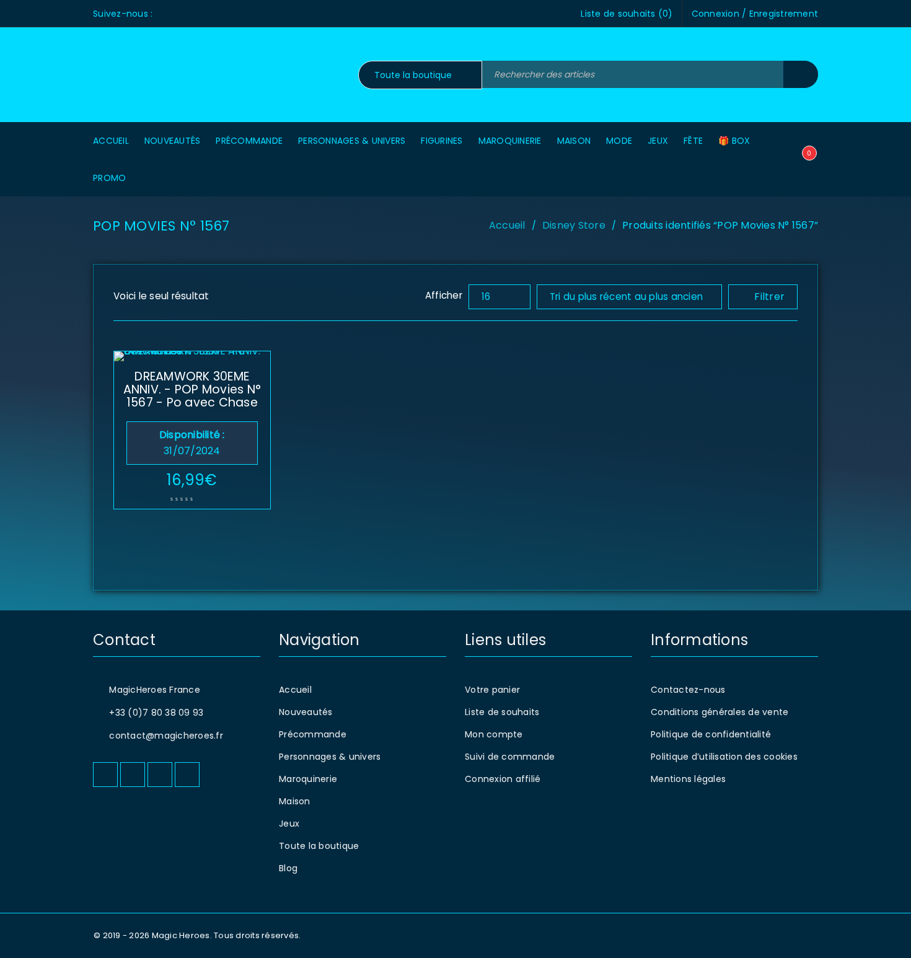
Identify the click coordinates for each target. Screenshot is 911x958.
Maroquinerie (308, 779)
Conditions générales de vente (719, 712)
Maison (294, 801)
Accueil (507, 225)
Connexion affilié (502, 779)
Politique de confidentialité (711, 734)
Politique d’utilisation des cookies (724, 756)
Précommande (312, 734)
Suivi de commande (510, 756)
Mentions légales (688, 779)
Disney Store (573, 225)
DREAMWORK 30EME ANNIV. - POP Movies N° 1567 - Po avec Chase (192, 389)
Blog (288, 868)
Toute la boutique (319, 846)
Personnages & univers (330, 756)
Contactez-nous (688, 689)
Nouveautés (306, 712)
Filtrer (769, 296)
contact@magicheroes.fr (166, 735)
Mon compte (494, 734)
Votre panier (492, 689)
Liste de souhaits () (626, 13)
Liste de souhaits (502, 712)
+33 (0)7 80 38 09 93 (156, 712)
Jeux (289, 823)
